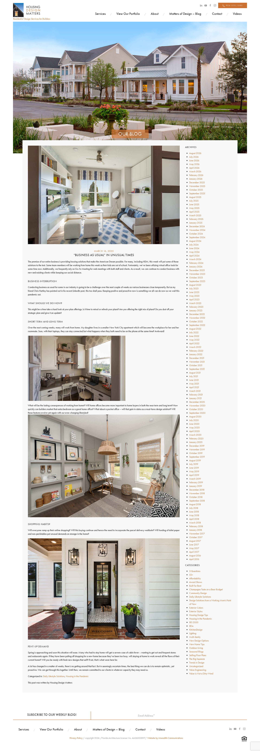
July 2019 (193, 464)
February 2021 (196, 394)
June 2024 (194, 248)
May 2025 (194, 208)
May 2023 (194, 295)
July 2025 (194, 200)
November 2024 (197, 230)
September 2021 (197, 369)
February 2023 (196, 306)
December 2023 (197, 270)
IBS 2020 (193, 622)
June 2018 (194, 511)
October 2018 (195, 497)
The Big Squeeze (197, 658)
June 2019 (194, 467)
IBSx (191, 626)
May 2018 (194, 515)
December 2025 (197, 182)
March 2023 (195, 303)
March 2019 (195, 478)
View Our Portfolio (128, 14)
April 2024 (194, 255)
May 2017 (194, 548)
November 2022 (197, 317)
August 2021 (195, 372)
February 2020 (196, 438)
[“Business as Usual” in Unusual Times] (104, 194)
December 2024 (197, 226)
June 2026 (194, 160)
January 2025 (195, 222)
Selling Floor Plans (197, 655)
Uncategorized (196, 666)
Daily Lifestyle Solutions (54, 676)
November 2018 (197, 493)
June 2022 (194, 336)
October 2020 (196, 409)
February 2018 (196, 526)
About (154, 14)
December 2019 (196, 445)
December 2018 (196, 489)
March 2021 (195, 390)
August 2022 (195, 328)
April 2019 (194, 475)
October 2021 (196, 365)
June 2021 (194, 379)
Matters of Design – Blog (185, 14)
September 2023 (197, 281)
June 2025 (194, 204)
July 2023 (194, 288)
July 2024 (194, 244)
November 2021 (197, 361)
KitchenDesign (195, 629)
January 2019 (195, 486)
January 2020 (195, 442)
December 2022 (197, 314)
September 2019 (197, 456)
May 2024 (194, 251)
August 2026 (195, 153)
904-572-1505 (234, 5)
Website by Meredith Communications (165, 738)
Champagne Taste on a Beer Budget (206, 589)
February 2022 (196, 350)
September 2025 (197, 193)
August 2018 (195, 504)
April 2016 (194, 559)
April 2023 (194, 299)
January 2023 (195, 310)
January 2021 (195, 398)
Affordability (195, 578)
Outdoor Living (196, 647)
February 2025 (196, 219)
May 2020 (194, 427)
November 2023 (197, 273)
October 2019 (195, 453)
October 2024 (196, 233)
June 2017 (194, 544)
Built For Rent (195, 585)
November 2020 (197, 405)
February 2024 (196, 262)
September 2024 (197, 237)
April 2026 (194, 167)
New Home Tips (196, 644)
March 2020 (195, 434)
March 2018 (195, 522)
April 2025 (194, 211)
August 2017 (195, 540)
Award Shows (195, 582)
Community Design (198, 593)
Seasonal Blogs (196, 651)
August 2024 (195, 240)
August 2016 (195, 555)
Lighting (192, 633)
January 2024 (195, 266)
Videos (237, 14)
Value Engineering (197, 669)
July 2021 (193, 376)
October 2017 (195, 537)
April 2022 (194, 343)
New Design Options (199, 640)
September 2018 (197, 500)
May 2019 (194, 471)
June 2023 (194, 292)
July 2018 (193, 508)
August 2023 (195, 284)
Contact (217, 14)
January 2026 (195, 178)
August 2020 (195, 416)
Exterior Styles (195, 611)
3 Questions (194, 571)
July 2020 (194, 420)
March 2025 (195, 215)
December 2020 (197, 401)
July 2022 (194, 332)
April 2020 (194, 431)
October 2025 (196, 189)
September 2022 (197, 325)
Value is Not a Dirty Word (201, 673)
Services (100, 14)
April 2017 (194, 551)
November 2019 (197, 449)
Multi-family (194, 636)
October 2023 (196, 277)
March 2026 (195, 171)
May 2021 (194, 383)
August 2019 (195, 460)
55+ (191, 574)
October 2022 (196, 321)
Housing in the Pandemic (77, 676)
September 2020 (197, 412)
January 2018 (195, 529)
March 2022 (195, 347)
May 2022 (194, 339)
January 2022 (195, 354)
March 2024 (195, 259)
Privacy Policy (76, 738)
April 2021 (194, 387)
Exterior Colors (196, 607)
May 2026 (194, 164)
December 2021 (196, 358)
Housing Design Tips (198, 615)
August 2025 (195, 197)
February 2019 (196, 482)
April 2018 (194, 518)
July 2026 (194, 156)
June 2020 (194, 423)
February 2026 (196, 175)
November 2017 (197, 533)
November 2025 (197, 186)
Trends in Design (196, 662)
